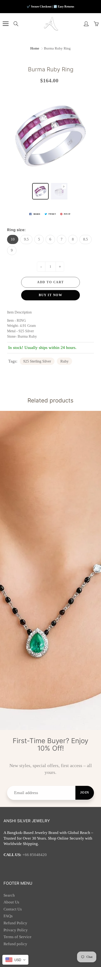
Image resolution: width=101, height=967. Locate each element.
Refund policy (15, 944)
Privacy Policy (16, 930)
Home (34, 48)
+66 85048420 (34, 854)
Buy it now (50, 295)
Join (84, 792)
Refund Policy (15, 923)
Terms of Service (17, 937)
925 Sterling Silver (37, 361)
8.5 (85, 239)
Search (9, 895)
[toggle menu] (5, 23)
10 (13, 239)
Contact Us (13, 909)
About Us (11, 902)
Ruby (64, 361)
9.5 (26, 239)
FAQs (8, 916)
